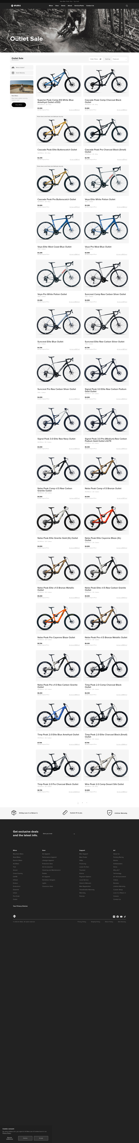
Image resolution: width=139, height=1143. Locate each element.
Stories (115, 860)
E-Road (15, 880)
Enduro (15, 883)
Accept (41, 1138)
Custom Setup (118, 890)
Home (12, 34)
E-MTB (15, 876)
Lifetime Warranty (119, 886)
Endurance (16, 886)
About (70, 6)
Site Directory (122, 922)
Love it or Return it (119, 893)
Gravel (15, 870)
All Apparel (46, 854)
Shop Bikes (18, 105)
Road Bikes (17, 857)
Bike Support (83, 854)
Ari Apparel (46, 876)
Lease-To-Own (84, 867)
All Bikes (16, 864)
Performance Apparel (49, 857)
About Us (116, 854)
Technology (117, 873)
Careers (116, 896)
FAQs (81, 860)
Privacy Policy (7, 1133)
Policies (82, 896)
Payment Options (85, 876)
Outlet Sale (21, 34)
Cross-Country (18, 873)
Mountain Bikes (18, 854)
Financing (82, 864)
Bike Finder (83, 857)
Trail (14, 867)
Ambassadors (117, 864)
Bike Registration (85, 886)
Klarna (81, 873)
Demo (63, 6)
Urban (15, 893)
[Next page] (86, 802)
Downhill (16, 890)
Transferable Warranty (87, 890)
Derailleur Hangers (48, 880)
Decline (25, 1138)
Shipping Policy (95, 922)
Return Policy (109, 922)
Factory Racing (118, 857)
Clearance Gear (47, 886)
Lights (44, 883)
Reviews (116, 883)
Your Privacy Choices (20, 906)
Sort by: (107, 59)
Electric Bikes (17, 860)
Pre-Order (16, 896)
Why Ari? (116, 870)
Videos (115, 880)
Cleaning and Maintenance (51, 870)
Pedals (44, 873)
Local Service (84, 880)
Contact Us (90, 6)
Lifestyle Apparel (48, 860)
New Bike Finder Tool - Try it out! (120, 1)
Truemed (82, 870)
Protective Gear (47, 864)
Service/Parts (79, 6)
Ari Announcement (119, 876)
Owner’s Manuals (85, 883)
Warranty (82, 893)
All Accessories (47, 867)
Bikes (51, 6)
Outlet (15, 899)
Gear (57, 6)
